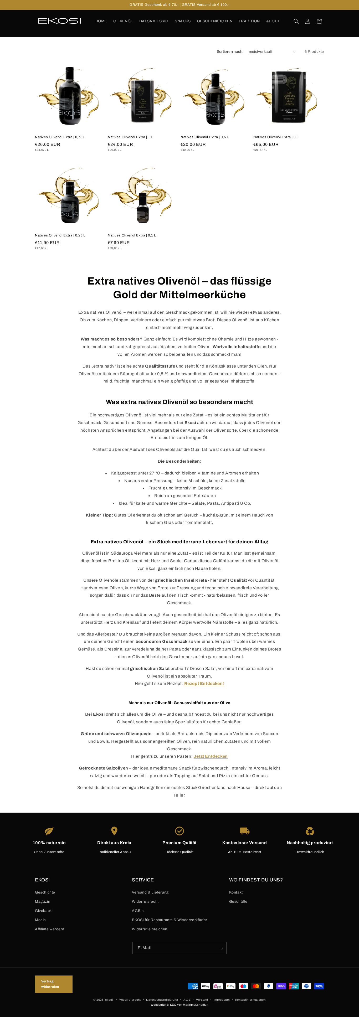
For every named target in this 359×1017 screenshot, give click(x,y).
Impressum (222, 999)
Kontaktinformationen (250, 999)
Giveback (43, 911)
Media (40, 920)
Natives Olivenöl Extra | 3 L (276, 137)
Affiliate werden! (49, 929)
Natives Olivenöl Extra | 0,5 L (205, 137)
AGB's (137, 911)
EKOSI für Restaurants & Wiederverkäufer (169, 920)
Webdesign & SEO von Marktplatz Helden (179, 1004)
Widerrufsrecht (145, 902)
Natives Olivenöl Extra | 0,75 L (60, 137)
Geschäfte (238, 902)
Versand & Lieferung (150, 892)
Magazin (42, 902)
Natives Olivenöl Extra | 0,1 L (132, 235)
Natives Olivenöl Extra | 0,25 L (60, 235)
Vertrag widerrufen (50, 984)
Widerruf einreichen (149, 929)
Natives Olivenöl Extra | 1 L (130, 137)
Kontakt (236, 892)
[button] (296, 21)
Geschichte (45, 892)
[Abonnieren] (221, 948)
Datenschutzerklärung (162, 999)
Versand (202, 999)
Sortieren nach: (230, 52)
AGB (187, 999)
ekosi (109, 999)
